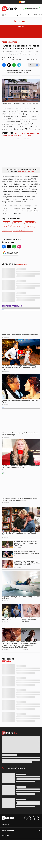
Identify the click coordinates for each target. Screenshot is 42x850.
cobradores (30, 222)
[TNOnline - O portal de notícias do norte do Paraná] (9, 9)
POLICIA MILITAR (16, 226)
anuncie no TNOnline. (26, 171)
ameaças (6, 222)
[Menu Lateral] (3, 15)
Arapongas (16, 15)
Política (36, 15)
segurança (29, 226)
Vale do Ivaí (23, 15)
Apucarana (8, 15)
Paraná (30, 15)
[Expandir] (39, 835)
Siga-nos (32, 65)
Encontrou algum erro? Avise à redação (17, 231)
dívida (5, 226)
